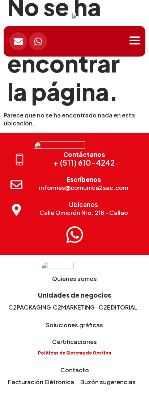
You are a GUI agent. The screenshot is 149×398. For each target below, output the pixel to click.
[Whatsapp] (38, 41)
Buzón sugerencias (108, 382)
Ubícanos (83, 204)
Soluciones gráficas (74, 325)
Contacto (74, 370)
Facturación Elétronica (41, 382)
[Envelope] (18, 41)
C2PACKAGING (29, 307)
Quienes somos (74, 278)
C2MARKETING (74, 307)
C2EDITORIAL (118, 307)
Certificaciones (74, 341)
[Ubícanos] (16, 210)
